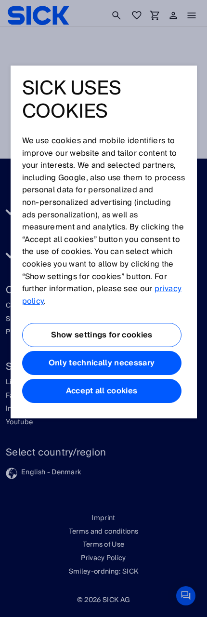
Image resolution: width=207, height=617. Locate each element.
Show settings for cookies (102, 335)
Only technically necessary (102, 363)
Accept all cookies (102, 391)
